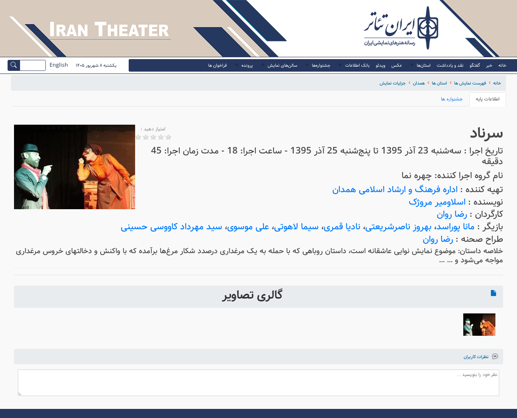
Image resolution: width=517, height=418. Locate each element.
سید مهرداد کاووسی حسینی (171, 227)
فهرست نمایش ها (470, 83)
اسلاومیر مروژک (437, 202)
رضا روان (452, 214)
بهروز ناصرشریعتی (398, 227)
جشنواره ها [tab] (452, 99)
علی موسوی (248, 227)
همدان (419, 83)
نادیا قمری (342, 227)
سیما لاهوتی (296, 227)
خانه (497, 83)
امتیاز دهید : (153, 129)
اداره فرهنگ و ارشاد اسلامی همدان (395, 190)
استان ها (439, 83)
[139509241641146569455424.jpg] (479, 325)
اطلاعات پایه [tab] (488, 99)
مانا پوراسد (455, 227)
